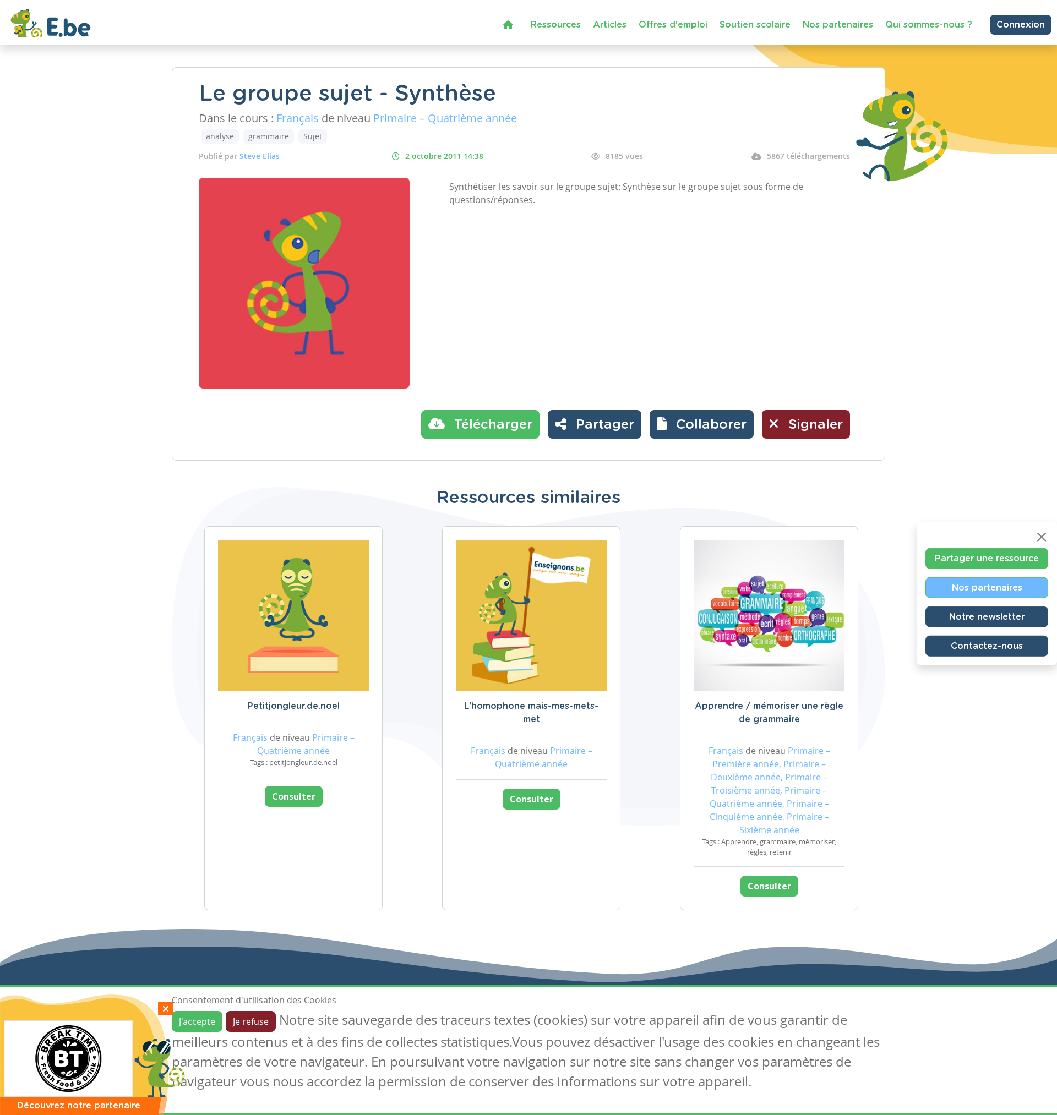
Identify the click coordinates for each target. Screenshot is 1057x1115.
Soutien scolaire (755, 24)
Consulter (293, 796)
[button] (702, 424)
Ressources (556, 24)
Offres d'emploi (673, 24)
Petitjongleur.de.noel (293, 706)
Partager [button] (603, 424)
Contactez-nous (987, 646)
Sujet (312, 136)
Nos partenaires (838, 24)
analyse (220, 136)
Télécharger (491, 424)
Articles (609, 24)
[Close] (1041, 537)
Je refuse (251, 1021)
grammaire (268, 136)
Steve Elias (259, 156)
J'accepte (197, 1021)
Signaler (813, 424)
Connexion (1020, 24)
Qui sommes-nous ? (928, 24)
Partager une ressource (987, 558)
